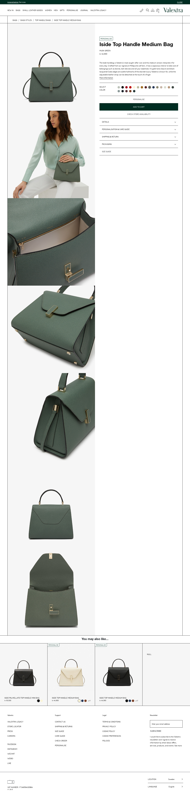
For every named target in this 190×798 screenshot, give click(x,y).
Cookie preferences (111, 736)
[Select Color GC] (119, 87)
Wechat (11, 753)
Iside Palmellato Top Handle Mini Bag (21, 698)
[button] (153, 10)
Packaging (107, 144)
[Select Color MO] (157, 87)
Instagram (12, 749)
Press (10, 731)
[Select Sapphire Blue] (82, 701)
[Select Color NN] (122, 87)
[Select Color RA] (126, 91)
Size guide (106, 151)
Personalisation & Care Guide (116, 129)
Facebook (11, 744)
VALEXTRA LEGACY (98, 10)
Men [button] (56, 10)
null (149, 654)
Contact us (60, 721)
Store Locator (14, 726)
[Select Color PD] (161, 87)
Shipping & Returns (63, 726)
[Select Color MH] (142, 87)
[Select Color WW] (134, 87)
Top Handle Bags (43, 20)
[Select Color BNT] (122, 91)
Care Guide (60, 736)
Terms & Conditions (111, 721)
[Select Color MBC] (169, 87)
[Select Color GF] (173, 87)
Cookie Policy (108, 731)
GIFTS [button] (62, 10)
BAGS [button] (18, 10)
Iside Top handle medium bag (65, 698)
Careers (11, 736)
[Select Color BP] (119, 91)
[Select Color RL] (130, 87)
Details (105, 122)
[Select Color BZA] (153, 87)
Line (9, 763)
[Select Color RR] (126, 87)
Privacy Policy (109, 726)
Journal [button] (84, 10)
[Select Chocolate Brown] (85, 701)
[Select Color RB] (146, 87)
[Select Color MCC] (130, 91)
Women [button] (48, 10)
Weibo (10, 758)
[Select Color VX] (134, 91)
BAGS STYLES (26, 20)
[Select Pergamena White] (41, 701)
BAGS (15, 20)
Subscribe (155, 731)
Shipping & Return (110, 136)
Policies (106, 740)
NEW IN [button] (10, 10)
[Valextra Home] (173, 10)
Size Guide (59, 731)
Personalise (72, 10)
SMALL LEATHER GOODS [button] (33, 10)
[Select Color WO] (165, 87)
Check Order (61, 740)
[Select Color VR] (138, 87)
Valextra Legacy (15, 721)
